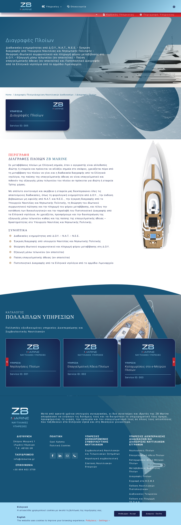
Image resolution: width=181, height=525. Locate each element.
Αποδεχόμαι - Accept (127, 514)
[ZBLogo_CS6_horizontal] (26, 3)
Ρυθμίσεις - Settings (97, 520)
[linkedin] (60, 456)
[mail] (67, 456)
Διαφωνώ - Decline (154, 514)
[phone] (75, 456)
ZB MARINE (56, 159)
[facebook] (53, 456)
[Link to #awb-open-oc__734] (174, 7)
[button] (7, 362)
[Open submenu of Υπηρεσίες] (60, 6)
